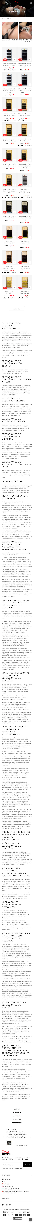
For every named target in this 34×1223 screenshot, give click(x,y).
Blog (3, 1181)
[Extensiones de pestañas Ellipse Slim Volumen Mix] (24, 207)
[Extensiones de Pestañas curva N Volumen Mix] (24, 232)
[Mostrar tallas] (14, 59)
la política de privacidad (16, 1168)
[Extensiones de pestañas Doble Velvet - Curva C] (24, 104)
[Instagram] (3, 1204)
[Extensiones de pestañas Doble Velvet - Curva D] (9, 129)
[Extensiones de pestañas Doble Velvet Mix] (24, 129)
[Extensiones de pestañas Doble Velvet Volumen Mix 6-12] (24, 155)
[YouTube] (10, 1204)
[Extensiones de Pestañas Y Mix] (24, 282)
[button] (3, 3)
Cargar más (17, 309)
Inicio (3, 18)
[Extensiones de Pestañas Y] (9, 282)
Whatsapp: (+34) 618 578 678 (11, 1188)
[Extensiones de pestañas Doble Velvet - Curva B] (9, 104)
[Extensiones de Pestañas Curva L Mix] (9, 257)
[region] (17, 1137)
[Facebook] (6, 1204)
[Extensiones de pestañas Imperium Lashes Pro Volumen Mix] (24, 79)
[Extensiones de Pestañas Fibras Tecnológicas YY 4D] (24, 180)
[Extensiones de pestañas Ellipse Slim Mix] (9, 207)
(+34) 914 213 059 (8, 1186)
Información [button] (6, 1198)
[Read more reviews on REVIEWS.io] (17, 1123)
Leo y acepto (12, 1168)
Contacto (6, 1184)
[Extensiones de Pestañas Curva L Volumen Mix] (24, 257)
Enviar (27, 1164)
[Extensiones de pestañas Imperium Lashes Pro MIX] (24, 54)
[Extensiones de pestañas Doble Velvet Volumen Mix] (9, 180)
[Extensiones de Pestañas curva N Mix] (9, 232)
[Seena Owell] (7, 1152)
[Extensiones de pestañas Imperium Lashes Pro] (9, 54)
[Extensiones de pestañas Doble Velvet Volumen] (9, 155)
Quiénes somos (6, 1179)
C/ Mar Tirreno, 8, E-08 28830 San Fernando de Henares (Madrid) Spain (16, 1192)
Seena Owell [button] (6, 1175)
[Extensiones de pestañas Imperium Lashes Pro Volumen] (9, 79)
